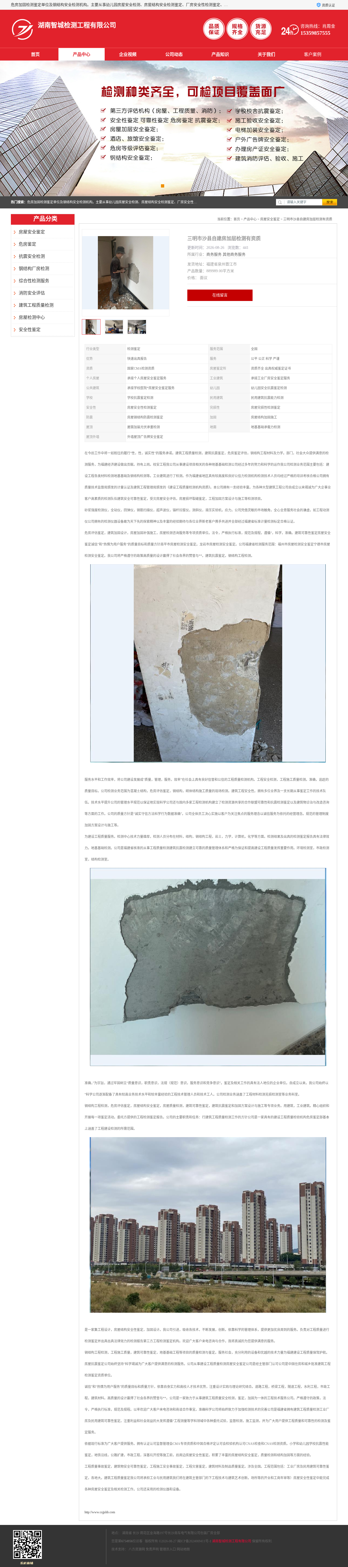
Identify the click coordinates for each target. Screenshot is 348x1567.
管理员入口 (168, 1549)
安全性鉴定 (30, 329)
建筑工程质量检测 (36, 305)
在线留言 (220, 295)
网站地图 (183, 1549)
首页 (35, 54)
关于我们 (266, 54)
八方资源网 (137, 1549)
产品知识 (220, 54)
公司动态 (174, 54)
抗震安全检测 (32, 256)
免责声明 (152, 1549)
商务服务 (214, 254)
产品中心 (81, 54)
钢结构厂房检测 (34, 268)
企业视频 (127, 54)
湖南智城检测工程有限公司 (231, 1541)
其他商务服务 (234, 254)
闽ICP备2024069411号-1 (194, 1541)
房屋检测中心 (32, 317)
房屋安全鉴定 (32, 232)
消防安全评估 (32, 293)
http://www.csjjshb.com (100, 1512)
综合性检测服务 (34, 280)
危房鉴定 (27, 244)
